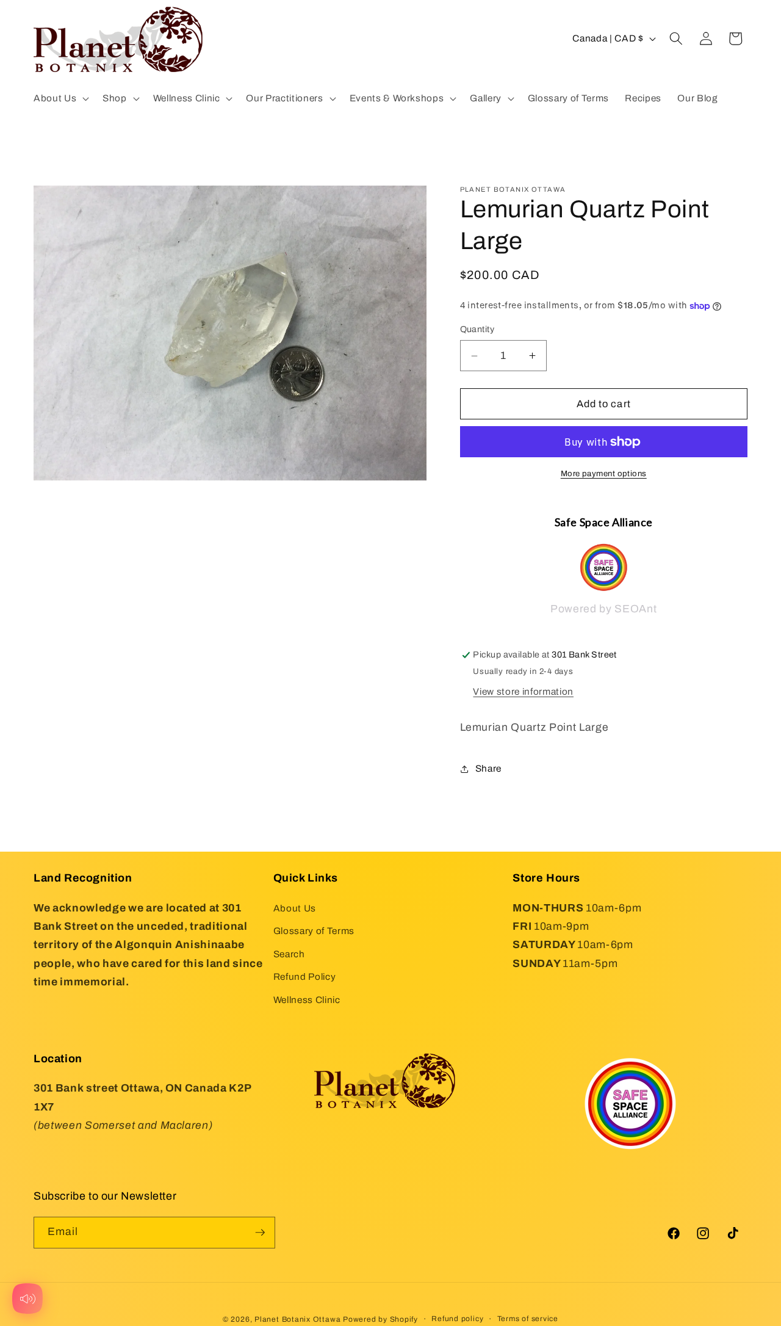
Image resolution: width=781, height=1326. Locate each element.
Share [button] (488, 768)
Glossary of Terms (314, 931)
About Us (294, 907)
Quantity (477, 330)
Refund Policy (304, 976)
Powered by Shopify (380, 1319)
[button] (60, 98)
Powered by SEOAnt (603, 609)
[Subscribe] (260, 1232)
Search (289, 954)
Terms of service (527, 1318)
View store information (523, 691)
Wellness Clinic (306, 1000)
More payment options (604, 474)
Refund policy (457, 1318)
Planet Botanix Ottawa (297, 1319)
